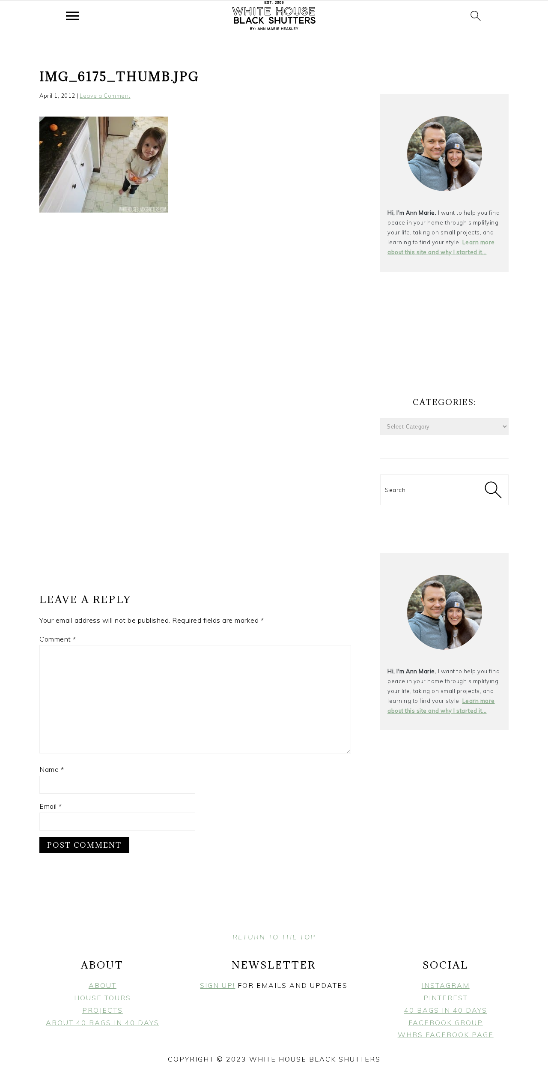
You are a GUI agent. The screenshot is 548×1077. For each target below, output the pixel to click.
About (102, 985)
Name (51, 769)
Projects (102, 1010)
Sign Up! (217, 985)
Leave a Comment (105, 95)
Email (50, 806)
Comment (57, 639)
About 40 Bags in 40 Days (102, 1022)
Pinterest (445, 997)
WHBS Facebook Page (446, 1034)
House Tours (102, 997)
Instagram (446, 985)
